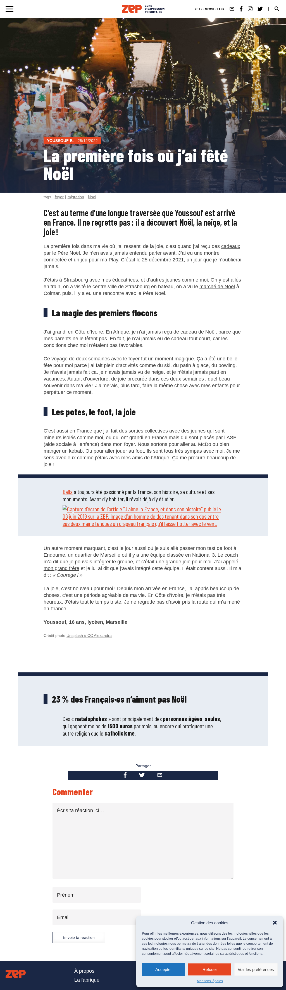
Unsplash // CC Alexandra (89, 635)
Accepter (163, 969)
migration (76, 197)
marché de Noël (217, 286)
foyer (59, 197)
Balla (68, 491)
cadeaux (230, 246)
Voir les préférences (256, 969)
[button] (275, 922)
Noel (92, 197)
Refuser (209, 969)
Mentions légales (210, 981)
